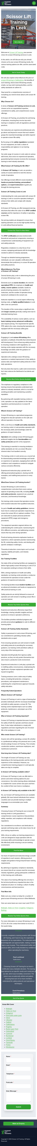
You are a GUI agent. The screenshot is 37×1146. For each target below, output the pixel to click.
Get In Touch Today (18, 72)
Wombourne (10, 1047)
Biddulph (4, 908)
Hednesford (10, 1031)
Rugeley (9, 1027)
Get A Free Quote (18, 998)
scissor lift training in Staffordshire (12, 80)
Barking (3, 910)
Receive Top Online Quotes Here (18, 604)
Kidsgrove (29, 908)
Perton (8, 1045)
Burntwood (9, 1036)
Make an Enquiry (19, 1123)
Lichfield (9, 1038)
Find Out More (18, 850)
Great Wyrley (10, 1040)
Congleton (22, 908)
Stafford (8, 1022)
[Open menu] (34, 3)
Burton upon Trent (12, 1029)
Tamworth (9, 1042)
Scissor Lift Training (16, 52)
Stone (8, 1018)
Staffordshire (10, 1024)
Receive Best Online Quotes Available (18, 379)
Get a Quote (18, 42)
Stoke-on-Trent (13, 908)
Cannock (9, 1033)
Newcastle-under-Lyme (14, 1015)
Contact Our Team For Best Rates (18, 230)
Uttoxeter (9, 1020)
